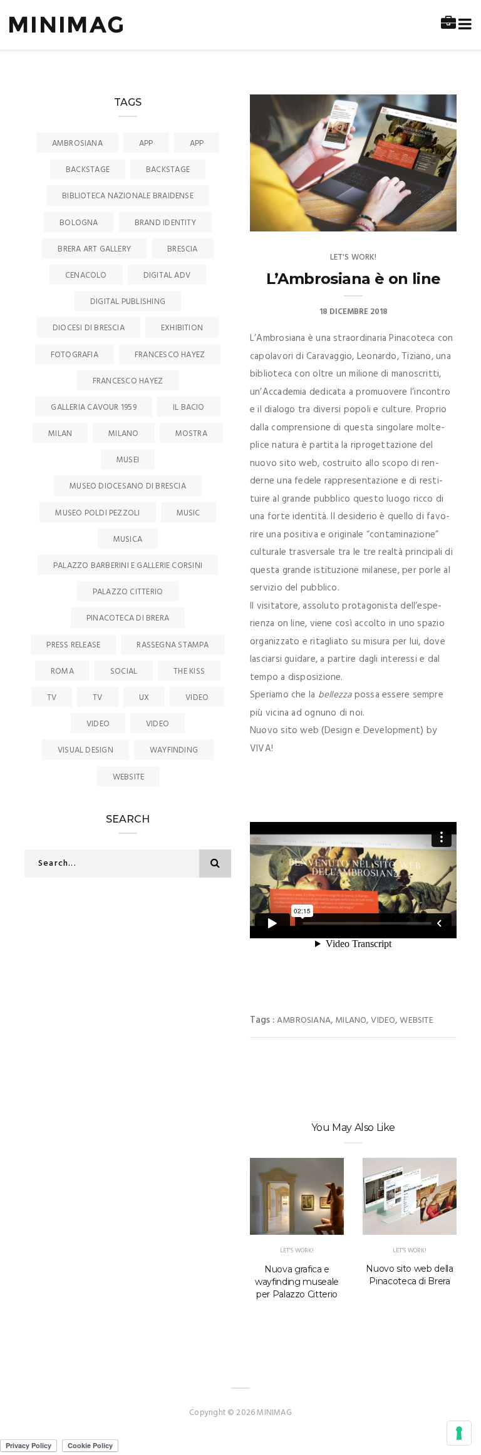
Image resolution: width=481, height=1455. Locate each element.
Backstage (88, 169)
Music (188, 513)
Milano (350, 1020)
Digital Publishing (127, 301)
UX (144, 697)
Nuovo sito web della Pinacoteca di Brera (409, 1275)
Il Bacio (189, 407)
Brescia (182, 249)
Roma (62, 671)
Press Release (73, 645)
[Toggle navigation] (462, 25)
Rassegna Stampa (173, 645)
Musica (127, 539)
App (146, 143)
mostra (191, 433)
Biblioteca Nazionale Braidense (128, 196)
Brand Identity (165, 223)
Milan (60, 433)
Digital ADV (166, 275)
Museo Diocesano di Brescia (128, 486)
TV (51, 697)
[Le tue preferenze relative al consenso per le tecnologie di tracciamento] (459, 1433)
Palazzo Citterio (128, 592)
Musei (127, 460)
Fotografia (74, 355)
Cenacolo (86, 275)
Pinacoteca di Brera (127, 618)
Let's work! (353, 257)
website (416, 1020)
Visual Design (85, 750)
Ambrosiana (304, 1020)
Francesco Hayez (170, 355)
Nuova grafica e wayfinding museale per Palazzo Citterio (297, 1282)
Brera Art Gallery (94, 249)
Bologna (78, 223)
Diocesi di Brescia (89, 328)
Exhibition (182, 328)
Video (383, 1020)
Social (123, 671)
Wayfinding (174, 750)
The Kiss (189, 671)
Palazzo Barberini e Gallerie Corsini (127, 565)
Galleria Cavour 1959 (94, 407)
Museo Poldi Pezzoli (97, 513)
